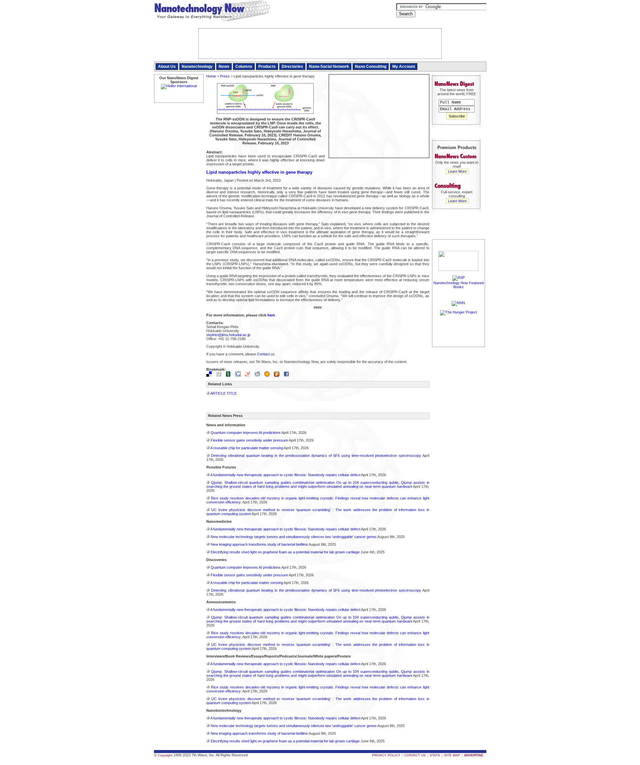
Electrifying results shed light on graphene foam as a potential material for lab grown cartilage (285, 552)
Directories (292, 66)
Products (267, 66)
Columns (243, 66)
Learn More (457, 171)
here (271, 315)
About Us (167, 66)
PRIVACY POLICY (386, 755)
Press (225, 76)
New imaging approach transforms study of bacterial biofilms (259, 544)
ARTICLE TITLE (223, 393)
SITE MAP (452, 755)
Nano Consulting (370, 66)
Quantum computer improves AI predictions (246, 433)
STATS (435, 755)
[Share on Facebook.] (288, 375)
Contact (263, 354)
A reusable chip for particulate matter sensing (246, 448)
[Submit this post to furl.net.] (278, 375)
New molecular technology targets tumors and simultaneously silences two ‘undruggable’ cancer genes (294, 537)
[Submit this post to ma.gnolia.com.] (268, 375)
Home (211, 76)
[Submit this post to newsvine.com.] (230, 375)
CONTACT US (415, 755)
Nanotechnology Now (212, 11)
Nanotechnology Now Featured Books (458, 285)
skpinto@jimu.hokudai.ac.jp (228, 335)
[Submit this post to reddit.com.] (259, 375)
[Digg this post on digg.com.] (220, 375)
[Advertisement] (458, 448)
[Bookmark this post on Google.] (239, 375)
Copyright (165, 755)
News (224, 66)
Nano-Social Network (329, 66)
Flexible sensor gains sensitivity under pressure (249, 440)
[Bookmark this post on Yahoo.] (249, 375)
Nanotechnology (197, 66)
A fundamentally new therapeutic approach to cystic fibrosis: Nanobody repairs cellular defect (285, 475)
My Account (403, 66)
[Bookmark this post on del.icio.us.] (210, 375)
